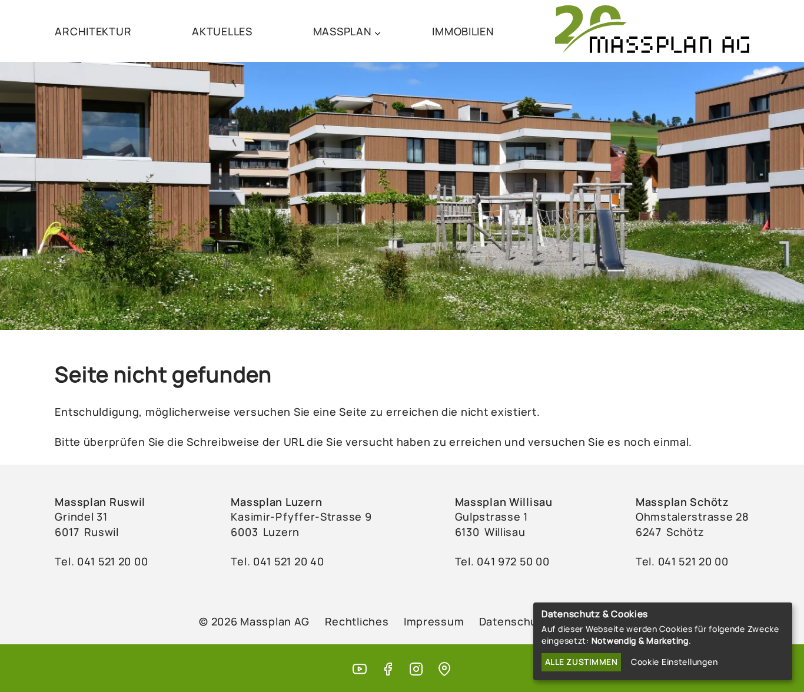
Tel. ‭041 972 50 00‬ (502, 561)
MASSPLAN (342, 31)
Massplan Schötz (682, 502)
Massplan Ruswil (100, 502)
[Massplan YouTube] (360, 670)
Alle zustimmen (581, 661)
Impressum (434, 621)
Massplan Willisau (504, 502)
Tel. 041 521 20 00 (682, 561)
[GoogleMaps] (444, 670)
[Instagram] (416, 670)
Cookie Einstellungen (674, 661)
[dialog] (662, 641)
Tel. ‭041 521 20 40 (277, 561)
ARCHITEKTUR (93, 31)
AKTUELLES (222, 31)
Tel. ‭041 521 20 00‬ (101, 561)
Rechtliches (357, 621)
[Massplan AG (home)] (652, 31)
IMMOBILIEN (463, 31)
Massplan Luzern (276, 502)
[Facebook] (388, 670)
